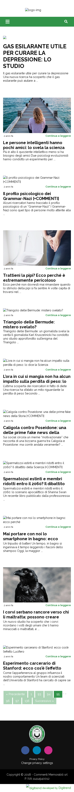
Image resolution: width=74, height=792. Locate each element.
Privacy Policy (37, 759)
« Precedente (15, 694)
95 (58, 694)
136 (27, 701)
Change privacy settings (37, 763)
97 (17, 701)
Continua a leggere (58, 135)
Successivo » (44, 701)
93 (39, 694)
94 (49, 694)
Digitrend (56, 788)
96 (8, 701)
